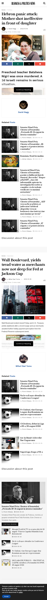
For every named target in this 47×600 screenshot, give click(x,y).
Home (3, 10)
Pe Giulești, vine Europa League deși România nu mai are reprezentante (31, 412)
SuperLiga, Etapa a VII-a (31, 452)
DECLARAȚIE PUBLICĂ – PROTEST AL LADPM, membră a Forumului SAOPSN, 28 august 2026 (28, 562)
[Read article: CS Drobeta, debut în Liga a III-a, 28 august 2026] (10, 429)
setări (21, 592)
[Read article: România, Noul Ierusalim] (10, 161)
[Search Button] (44, 3)
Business (10, 256)
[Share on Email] (40, 64)
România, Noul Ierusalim (32, 156)
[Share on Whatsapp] (18, 64)
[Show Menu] (3, 3)
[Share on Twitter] (29, 64)
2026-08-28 (38, 152)
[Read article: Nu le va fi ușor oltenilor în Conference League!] (10, 400)
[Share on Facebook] (7, 64)
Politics (9, 10)
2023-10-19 (24, 29)
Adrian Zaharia (27, 159)
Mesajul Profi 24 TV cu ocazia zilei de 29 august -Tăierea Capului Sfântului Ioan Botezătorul (28, 531)
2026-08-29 (38, 137)
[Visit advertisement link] (23, 337)
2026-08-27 (38, 159)
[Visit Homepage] (23, 3)
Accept (6, 596)
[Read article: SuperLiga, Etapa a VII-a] (10, 457)
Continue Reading (10, 524)
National (6, 127)
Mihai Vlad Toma (14, 279)
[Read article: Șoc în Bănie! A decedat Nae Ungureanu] (10, 443)
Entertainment (7, 396)
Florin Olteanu (26, 137)
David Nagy (12, 29)
